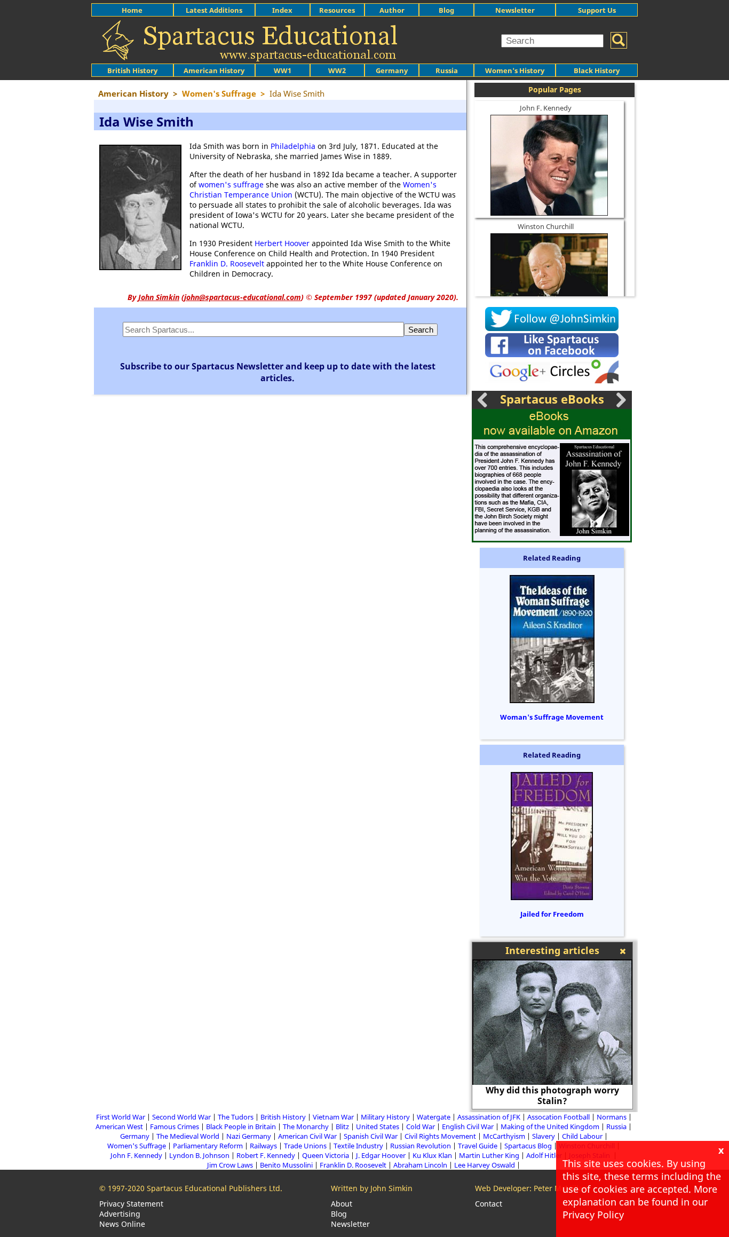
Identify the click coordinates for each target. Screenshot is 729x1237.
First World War (120, 1117)
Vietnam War (333, 1117)
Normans (612, 1117)
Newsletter (515, 10)
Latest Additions (214, 10)
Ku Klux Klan (432, 1155)
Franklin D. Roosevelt (226, 263)
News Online (122, 1224)
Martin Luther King (489, 1155)
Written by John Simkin (372, 1188)
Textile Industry (358, 1146)
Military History (385, 1117)
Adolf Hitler (544, 1155)
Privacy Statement (131, 1204)
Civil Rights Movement (440, 1136)
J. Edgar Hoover (381, 1155)
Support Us (597, 10)
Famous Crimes (174, 1126)
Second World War (181, 1117)
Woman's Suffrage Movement (552, 717)
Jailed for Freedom (552, 914)
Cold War (420, 1126)
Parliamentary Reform (208, 1146)
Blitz (342, 1126)
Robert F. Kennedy (265, 1155)
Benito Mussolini (286, 1165)
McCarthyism (504, 1136)
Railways (263, 1146)
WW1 (282, 70)
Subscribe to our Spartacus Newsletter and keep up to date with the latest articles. (277, 372)
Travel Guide (477, 1146)
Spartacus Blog (528, 1146)
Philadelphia (293, 146)
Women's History (514, 70)
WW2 (337, 70)
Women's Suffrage (136, 1146)
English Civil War (468, 1126)
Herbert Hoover (282, 243)
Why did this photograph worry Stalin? (552, 1095)
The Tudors (235, 1117)
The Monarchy (306, 1126)
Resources (337, 10)
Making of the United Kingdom (550, 1126)
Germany (392, 70)
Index (282, 10)
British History (283, 1117)
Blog (446, 10)
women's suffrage (231, 184)
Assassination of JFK (488, 1117)
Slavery (543, 1136)
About (341, 1204)
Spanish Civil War (371, 1136)
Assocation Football (558, 1117)
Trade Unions (305, 1146)
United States (377, 1126)
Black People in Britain (241, 1126)
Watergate (433, 1117)
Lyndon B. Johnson (199, 1155)
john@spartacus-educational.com (242, 297)
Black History (597, 70)
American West (119, 1126)
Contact (488, 1204)
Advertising (119, 1214)
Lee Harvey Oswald (484, 1165)
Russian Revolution (420, 1146)
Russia (446, 70)
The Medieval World (187, 1136)
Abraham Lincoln (420, 1165)
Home (132, 10)
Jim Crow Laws (230, 1165)
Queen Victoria (325, 1155)
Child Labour (582, 1136)
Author (392, 10)
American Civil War (307, 1136)
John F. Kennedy (546, 108)
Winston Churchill (546, 226)
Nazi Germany (248, 1136)
